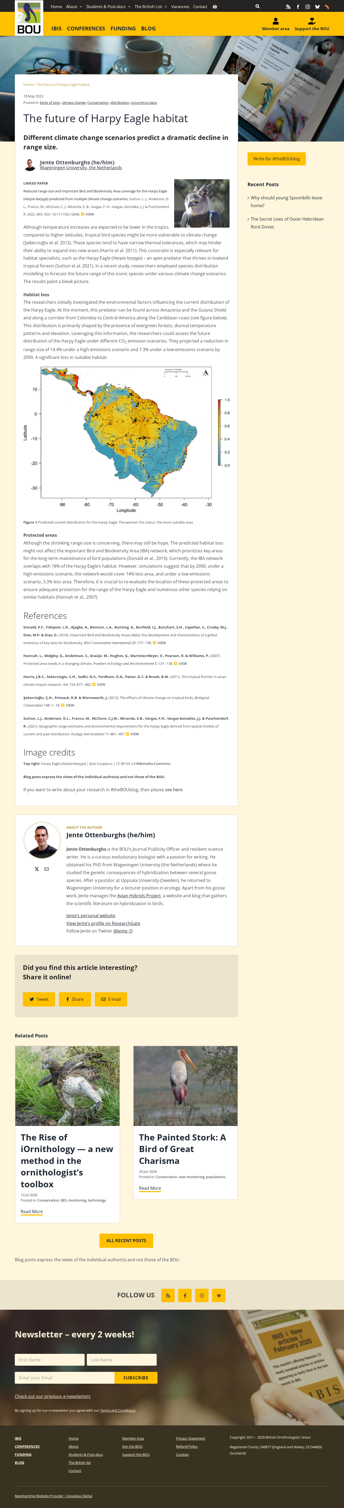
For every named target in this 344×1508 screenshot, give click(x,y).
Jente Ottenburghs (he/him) (110, 834)
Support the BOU (136, 1454)
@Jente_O (122, 931)
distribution (119, 102)
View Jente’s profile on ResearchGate (103, 923)
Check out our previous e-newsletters (53, 1396)
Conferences (27, 1446)
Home (28, 84)
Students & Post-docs (86, 1454)
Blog (19, 1462)
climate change (74, 102)
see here (173, 790)
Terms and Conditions (117, 1410)
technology (97, 1200)
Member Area (133, 1438)
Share (78, 999)
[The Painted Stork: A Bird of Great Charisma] (186, 1049)
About (73, 1446)
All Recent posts (126, 1241)
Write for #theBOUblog (276, 159)
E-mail (114, 999)
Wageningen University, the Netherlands (81, 168)
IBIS (63, 1200)
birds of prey (50, 102)
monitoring (77, 1200)
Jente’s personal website (90, 916)
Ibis (18, 1438)
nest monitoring (192, 1176)
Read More (32, 1211)
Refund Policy (187, 1446)
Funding (23, 1454)
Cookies (182, 1454)
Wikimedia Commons (153, 763)
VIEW (90, 214)
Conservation (98, 102)
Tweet (43, 999)
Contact (75, 1470)
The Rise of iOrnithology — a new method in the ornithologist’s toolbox (67, 1160)
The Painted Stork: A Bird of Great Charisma (182, 1148)
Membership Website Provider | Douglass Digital (53, 1495)
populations (215, 1176)
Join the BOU (132, 1446)
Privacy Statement (190, 1438)
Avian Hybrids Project (139, 896)
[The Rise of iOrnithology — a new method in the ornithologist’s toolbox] (67, 1049)
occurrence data (144, 102)
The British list (80, 1462)
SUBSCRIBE (136, 1378)
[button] (257, 6)
